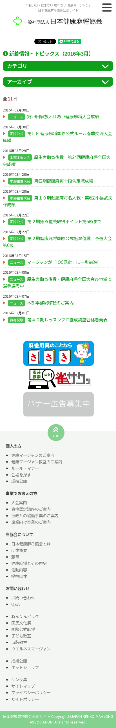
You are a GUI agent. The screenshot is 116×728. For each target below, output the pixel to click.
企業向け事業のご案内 (31, 522)
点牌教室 (19, 642)
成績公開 (19, 481)
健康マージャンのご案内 (32, 455)
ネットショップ (25, 667)
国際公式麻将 (23, 629)
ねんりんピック (25, 616)
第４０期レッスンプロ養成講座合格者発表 (67, 319)
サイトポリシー (25, 699)
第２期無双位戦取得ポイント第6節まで (64, 221)
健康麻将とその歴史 (29, 563)
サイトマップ (23, 686)
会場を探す (21, 474)
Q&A (15, 604)
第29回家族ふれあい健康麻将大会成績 (63, 116)
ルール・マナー (25, 468)
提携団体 (19, 576)
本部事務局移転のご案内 (50, 302)
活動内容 (19, 570)
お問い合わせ (23, 597)
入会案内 (19, 502)
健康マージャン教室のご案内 (36, 461)
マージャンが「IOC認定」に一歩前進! (63, 262)
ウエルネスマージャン (30, 649)
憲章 (15, 557)
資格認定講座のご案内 (31, 509)
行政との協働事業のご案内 (35, 515)
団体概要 (19, 550)
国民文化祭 (21, 623)
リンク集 (19, 679)
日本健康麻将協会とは (31, 544)
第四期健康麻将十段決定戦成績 (63, 180)
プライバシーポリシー (31, 692)
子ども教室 (21, 636)
